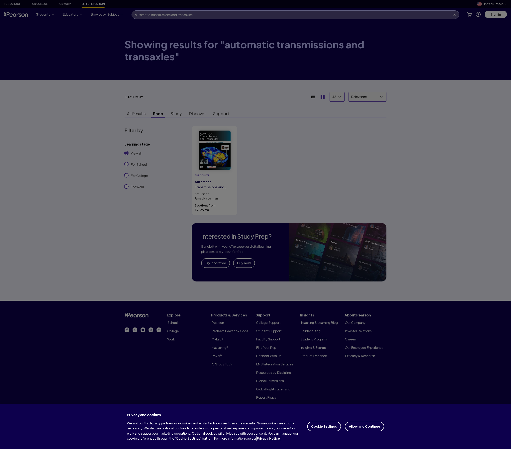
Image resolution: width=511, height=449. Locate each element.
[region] (255, 426)
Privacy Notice (268, 438)
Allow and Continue (364, 426)
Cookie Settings (324, 426)
